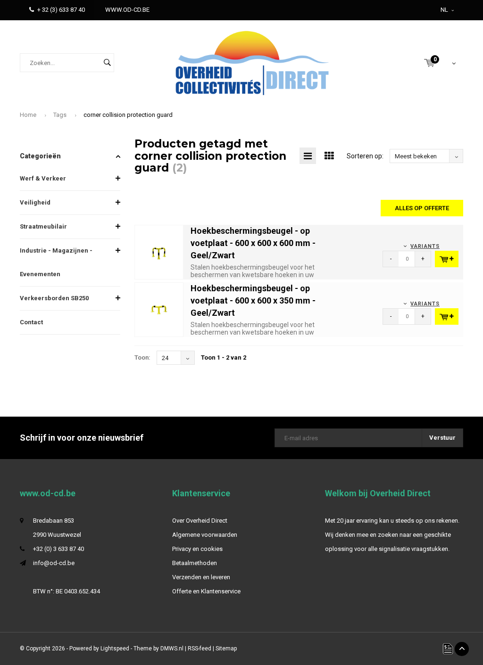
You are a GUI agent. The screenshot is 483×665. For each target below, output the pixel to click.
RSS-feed (199, 648)
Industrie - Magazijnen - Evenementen (56, 262)
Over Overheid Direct (199, 520)
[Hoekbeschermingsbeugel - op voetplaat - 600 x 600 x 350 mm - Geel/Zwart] (159, 309)
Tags (60, 114)
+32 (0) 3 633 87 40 (58, 548)
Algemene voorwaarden (204, 534)
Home (28, 114)
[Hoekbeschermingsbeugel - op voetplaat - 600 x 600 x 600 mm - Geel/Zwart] (159, 251)
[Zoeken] (107, 62)
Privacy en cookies (197, 548)
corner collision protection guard (128, 114)
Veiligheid (35, 202)
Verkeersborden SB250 (54, 298)
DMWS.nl (171, 648)
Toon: (142, 357)
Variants (425, 246)
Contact (31, 322)
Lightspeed (114, 648)
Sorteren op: (365, 156)
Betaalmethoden (194, 562)
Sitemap (226, 648)
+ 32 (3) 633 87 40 (61, 9)
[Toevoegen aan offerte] (446, 259)
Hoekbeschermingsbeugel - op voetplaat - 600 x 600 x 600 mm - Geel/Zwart (253, 243)
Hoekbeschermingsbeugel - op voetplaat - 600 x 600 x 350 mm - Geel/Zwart (253, 300)
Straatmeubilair (43, 226)
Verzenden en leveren (201, 577)
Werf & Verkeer (43, 178)
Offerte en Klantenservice (206, 591)
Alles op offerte (422, 208)
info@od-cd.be (54, 562)
